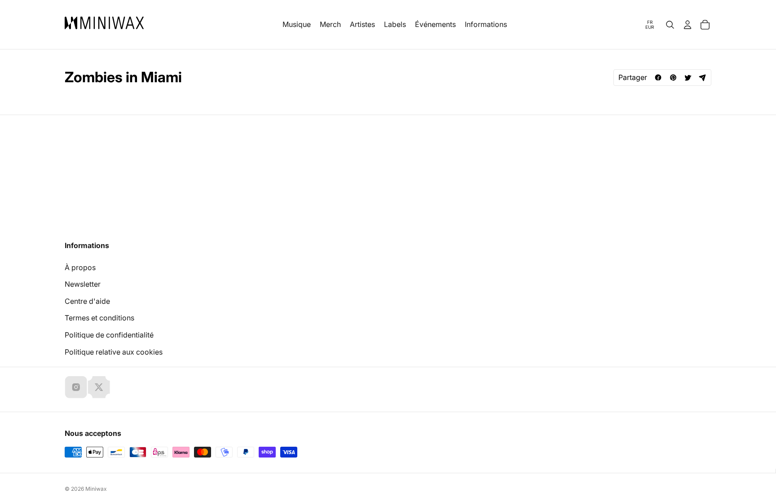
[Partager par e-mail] (702, 77)
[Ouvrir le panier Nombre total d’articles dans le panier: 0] (705, 24)
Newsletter (83, 284)
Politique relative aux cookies (114, 351)
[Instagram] (76, 387)
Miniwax (96, 488)
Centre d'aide (87, 301)
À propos (80, 267)
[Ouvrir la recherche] (670, 24)
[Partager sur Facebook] (658, 77)
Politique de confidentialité (109, 334)
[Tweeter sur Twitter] (688, 77)
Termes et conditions (99, 317)
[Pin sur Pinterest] (673, 77)
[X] (99, 387)
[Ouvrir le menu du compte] (687, 24)
